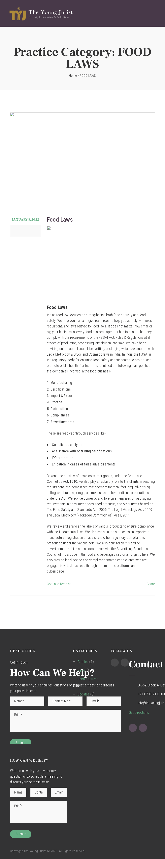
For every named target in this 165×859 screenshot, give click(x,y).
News (81, 670)
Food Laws (60, 219)
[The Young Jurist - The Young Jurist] (79, 13)
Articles (83, 662)
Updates (83, 694)
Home (73, 76)
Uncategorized (88, 679)
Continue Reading (59, 584)
